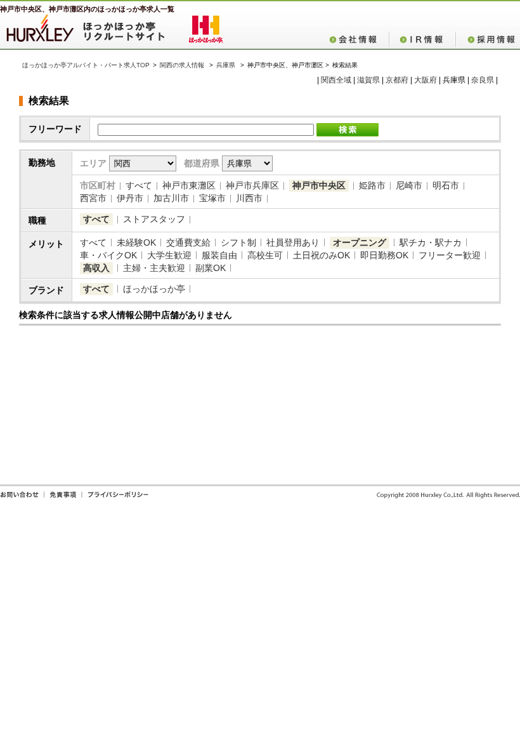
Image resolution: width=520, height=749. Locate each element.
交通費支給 (188, 242)
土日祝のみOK (321, 255)
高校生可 (265, 255)
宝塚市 (212, 198)
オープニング (359, 242)
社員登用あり (293, 242)
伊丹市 (130, 198)
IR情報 (422, 39)
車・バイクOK (108, 255)
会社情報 (356, 39)
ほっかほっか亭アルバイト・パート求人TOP (86, 65)
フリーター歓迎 (450, 255)
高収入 (96, 268)
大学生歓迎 (169, 255)
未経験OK (136, 242)
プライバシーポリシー (115, 499)
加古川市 (171, 198)
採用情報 (487, 39)
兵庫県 (225, 65)
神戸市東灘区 (189, 185)
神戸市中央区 (319, 185)
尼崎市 (409, 185)
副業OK (210, 268)
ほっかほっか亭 (154, 289)
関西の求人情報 (183, 65)
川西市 (249, 198)
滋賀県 (368, 80)
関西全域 (336, 80)
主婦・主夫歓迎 (154, 268)
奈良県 (482, 80)
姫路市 (372, 185)
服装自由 (219, 255)
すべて (139, 185)
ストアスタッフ (154, 219)
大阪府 (425, 80)
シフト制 (238, 242)
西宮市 (93, 198)
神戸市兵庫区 (252, 185)
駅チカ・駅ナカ (431, 242)
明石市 (445, 185)
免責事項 (62, 499)
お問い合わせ (22, 499)
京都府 (397, 80)
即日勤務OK (384, 255)
